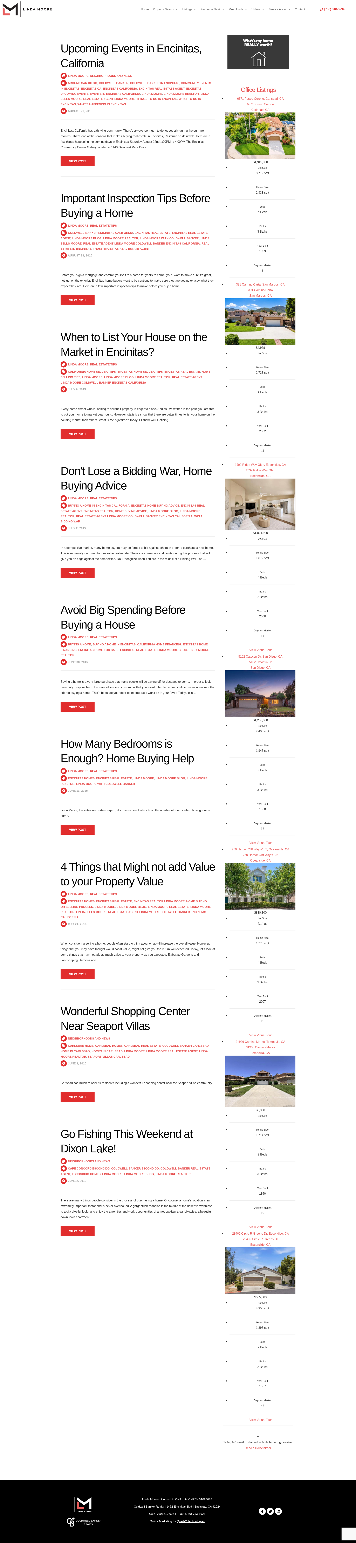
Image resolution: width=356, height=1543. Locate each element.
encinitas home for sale (98, 650)
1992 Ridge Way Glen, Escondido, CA (260, 464)
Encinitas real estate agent (162, 88)
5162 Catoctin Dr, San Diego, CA (260, 656)
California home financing (159, 644)
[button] (332, 9)
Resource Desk (210, 9)
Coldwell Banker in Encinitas (154, 83)
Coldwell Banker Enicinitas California (100, 232)
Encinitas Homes (81, 778)
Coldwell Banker (113, 83)
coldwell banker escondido (135, 1168)
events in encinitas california (115, 93)
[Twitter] (270, 1511)
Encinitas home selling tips (140, 371)
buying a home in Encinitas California (99, 505)
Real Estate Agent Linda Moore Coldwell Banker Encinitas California (141, 243)
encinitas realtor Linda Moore (159, 901)
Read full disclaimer (258, 1448)
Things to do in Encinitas (156, 99)
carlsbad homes (109, 1045)
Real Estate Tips (103, 225)
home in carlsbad (75, 1051)
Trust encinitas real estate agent (121, 248)
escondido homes (86, 1174)
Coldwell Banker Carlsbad (185, 1045)
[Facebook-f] (262, 1511)
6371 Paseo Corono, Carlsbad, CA (260, 98)
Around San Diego (82, 83)
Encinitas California (120, 88)
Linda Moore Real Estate (168, 906)
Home (145, 9)
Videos (256, 9)
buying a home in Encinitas (114, 644)
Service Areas (278, 9)
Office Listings (258, 89)
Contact (300, 9)
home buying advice (131, 511)
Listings (187, 9)
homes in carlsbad (107, 1051)
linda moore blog (87, 238)
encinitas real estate (152, 232)
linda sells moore (91, 912)
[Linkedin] (278, 1511)
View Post (77, 161)
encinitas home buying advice (155, 505)
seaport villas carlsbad (109, 1056)
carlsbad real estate (142, 1045)
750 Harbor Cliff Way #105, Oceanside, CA (260, 849)
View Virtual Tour (260, 650)
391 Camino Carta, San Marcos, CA (260, 284)
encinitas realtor (98, 511)
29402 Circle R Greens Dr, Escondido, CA (260, 1233)
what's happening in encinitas (101, 104)
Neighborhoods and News (111, 75)
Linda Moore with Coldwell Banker (169, 238)
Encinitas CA (91, 88)
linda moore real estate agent (171, 1051)
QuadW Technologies (191, 1521)
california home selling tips (92, 371)
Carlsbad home (81, 1045)
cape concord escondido (89, 1168)
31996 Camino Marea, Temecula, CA (260, 1041)
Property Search (163, 9)
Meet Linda (236, 9)
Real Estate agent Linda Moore (109, 99)
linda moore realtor (181, 93)
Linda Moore (78, 75)
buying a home (79, 644)
